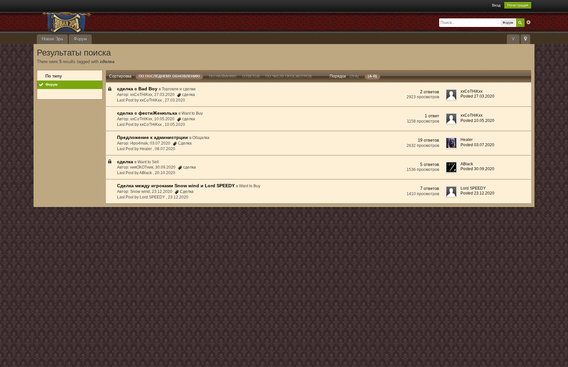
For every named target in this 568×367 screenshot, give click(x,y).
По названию (222, 76)
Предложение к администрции (152, 137)
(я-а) (354, 76)
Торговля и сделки (179, 89)
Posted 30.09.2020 (477, 169)
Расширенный (528, 22)
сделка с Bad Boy (137, 88)
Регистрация (517, 5)
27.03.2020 (175, 100)
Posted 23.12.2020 (477, 193)
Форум (80, 38)
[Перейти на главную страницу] (95, 21)
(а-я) (372, 76)
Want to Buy (192, 113)
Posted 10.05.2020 (477, 120)
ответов (251, 76)
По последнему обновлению (169, 76)
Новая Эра (52, 38)
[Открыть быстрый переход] (525, 39)
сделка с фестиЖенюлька (147, 113)
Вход (496, 5)
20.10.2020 (165, 173)
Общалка (200, 137)
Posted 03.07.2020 (477, 145)
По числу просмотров (289, 76)
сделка (125, 161)
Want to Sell (148, 162)
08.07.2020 (165, 149)
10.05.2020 (175, 124)
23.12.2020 (178, 197)
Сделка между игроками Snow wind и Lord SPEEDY (176, 185)
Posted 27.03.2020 (477, 96)
